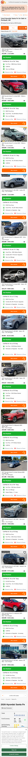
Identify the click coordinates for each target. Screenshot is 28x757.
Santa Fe (14, 699)
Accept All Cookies (14, 754)
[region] (14, 742)
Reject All (14, 750)
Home (2, 699)
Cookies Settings (14, 745)
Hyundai (8, 699)
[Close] (26, 729)
